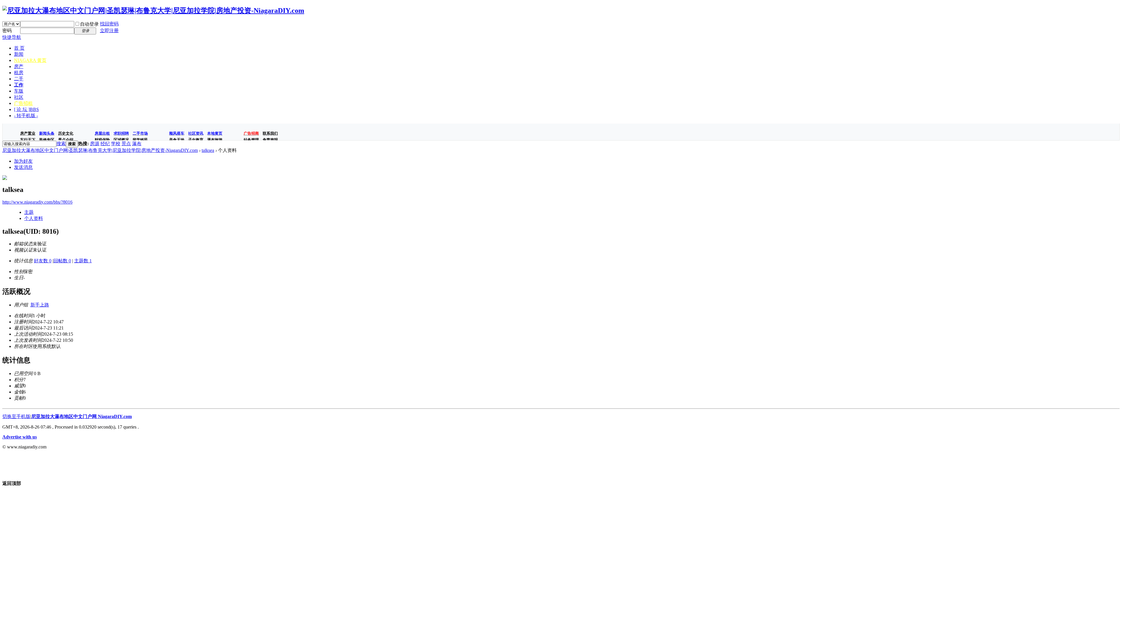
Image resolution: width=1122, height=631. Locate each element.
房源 (94, 143)
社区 (18, 97)
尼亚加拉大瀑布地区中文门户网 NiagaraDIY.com (81, 416)
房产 (18, 66)
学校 (115, 143)
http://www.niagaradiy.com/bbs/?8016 (37, 202)
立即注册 (109, 30)
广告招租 (23, 103)
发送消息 (23, 167)
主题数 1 (83, 260)
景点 (126, 143)
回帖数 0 (62, 260)
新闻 (18, 54)
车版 (18, 91)
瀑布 (136, 143)
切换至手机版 (16, 416)
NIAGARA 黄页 (30, 60)
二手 (18, 78)
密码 (7, 30)
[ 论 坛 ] (26, 109)
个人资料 (33, 218)
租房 (18, 72)
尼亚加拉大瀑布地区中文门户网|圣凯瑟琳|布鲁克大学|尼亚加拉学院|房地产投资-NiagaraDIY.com (100, 150)
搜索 (61, 143)
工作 (18, 84)
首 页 (19, 48)
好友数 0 (42, 260)
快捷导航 (11, 37)
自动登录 (89, 24)
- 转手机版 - (26, 115)
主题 (29, 212)
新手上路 (39, 304)
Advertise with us (19, 436)
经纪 (105, 143)
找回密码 (109, 23)
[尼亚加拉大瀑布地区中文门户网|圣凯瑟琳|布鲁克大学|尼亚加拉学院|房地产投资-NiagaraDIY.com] (153, 10)
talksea (208, 150)
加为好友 (23, 161)
